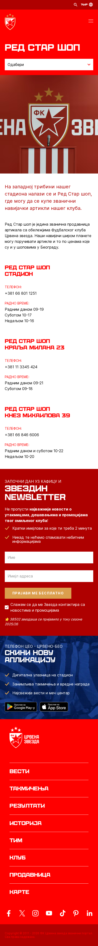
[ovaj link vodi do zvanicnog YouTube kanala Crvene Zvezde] (49, 913)
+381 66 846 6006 (22, 434)
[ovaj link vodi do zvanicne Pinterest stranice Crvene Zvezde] (76, 913)
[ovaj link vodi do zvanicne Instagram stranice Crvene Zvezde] (35, 913)
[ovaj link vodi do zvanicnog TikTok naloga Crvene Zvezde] (62, 913)
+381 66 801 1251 (21, 293)
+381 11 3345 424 (21, 366)
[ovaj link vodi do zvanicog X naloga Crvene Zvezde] (22, 913)
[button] (90, 21)
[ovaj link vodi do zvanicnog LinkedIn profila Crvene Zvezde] (89, 913)
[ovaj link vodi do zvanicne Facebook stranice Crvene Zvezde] (8, 913)
